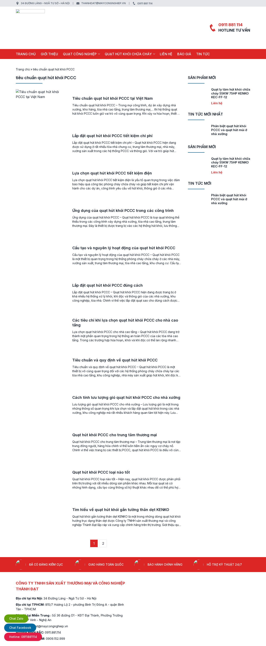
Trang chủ (26, 54)
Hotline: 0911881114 (23, 637)
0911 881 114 (145, 3)
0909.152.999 (55, 639)
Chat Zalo (16, 618)
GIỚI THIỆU (49, 54)
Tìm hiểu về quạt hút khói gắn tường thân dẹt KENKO (120, 509)
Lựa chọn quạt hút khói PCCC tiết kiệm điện (112, 173)
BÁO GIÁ (184, 54)
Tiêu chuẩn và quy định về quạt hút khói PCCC (115, 360)
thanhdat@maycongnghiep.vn (103, 3)
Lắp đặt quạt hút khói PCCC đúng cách (107, 285)
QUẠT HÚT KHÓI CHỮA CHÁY (128, 54)
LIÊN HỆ (166, 54)
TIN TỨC (203, 54)
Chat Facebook (20, 627)
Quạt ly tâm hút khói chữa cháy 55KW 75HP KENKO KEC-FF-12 (230, 93)
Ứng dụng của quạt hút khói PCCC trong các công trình (123, 210)
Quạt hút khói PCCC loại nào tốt (101, 472)
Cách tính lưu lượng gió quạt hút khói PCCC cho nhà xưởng (126, 397)
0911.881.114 (53, 632)
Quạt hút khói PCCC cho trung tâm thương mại (114, 435)
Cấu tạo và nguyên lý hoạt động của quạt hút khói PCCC (123, 248)
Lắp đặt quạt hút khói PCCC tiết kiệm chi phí (112, 136)
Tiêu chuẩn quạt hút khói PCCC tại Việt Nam (112, 98)
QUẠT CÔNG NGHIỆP (80, 54)
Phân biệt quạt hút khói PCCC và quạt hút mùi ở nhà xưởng (229, 130)
